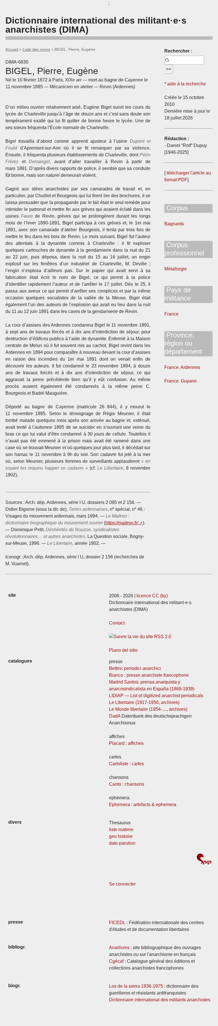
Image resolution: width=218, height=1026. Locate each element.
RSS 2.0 (162, 636)
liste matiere (121, 829)
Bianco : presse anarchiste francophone (149, 675)
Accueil (11, 49)
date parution (122, 843)
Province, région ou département (183, 343)
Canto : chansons (126, 784)
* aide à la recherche (185, 83)
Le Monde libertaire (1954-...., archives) (148, 709)
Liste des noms (36, 49)
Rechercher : (178, 51)
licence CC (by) (152, 595)
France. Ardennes (182, 367)
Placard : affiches (126, 743)
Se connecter (122, 884)
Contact (117, 623)
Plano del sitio (123, 650)
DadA (114, 716)
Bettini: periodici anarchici (135, 668)
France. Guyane (180, 381)
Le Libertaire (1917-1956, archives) (144, 702)
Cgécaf (116, 961)
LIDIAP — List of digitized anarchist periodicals (156, 695)
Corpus (176, 208)
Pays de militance (177, 294)
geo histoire (121, 836)
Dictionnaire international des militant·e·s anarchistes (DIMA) (95, 25)
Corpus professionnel (184, 249)
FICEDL (117, 922)
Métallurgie (175, 268)
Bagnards (174, 223)
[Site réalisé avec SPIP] (204, 859)
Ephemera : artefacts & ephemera (142, 804)
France (171, 314)
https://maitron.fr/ (121, 522)
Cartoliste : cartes (126, 763)
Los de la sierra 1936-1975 (136, 986)
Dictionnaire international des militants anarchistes (159, 999)
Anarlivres (119, 947)
